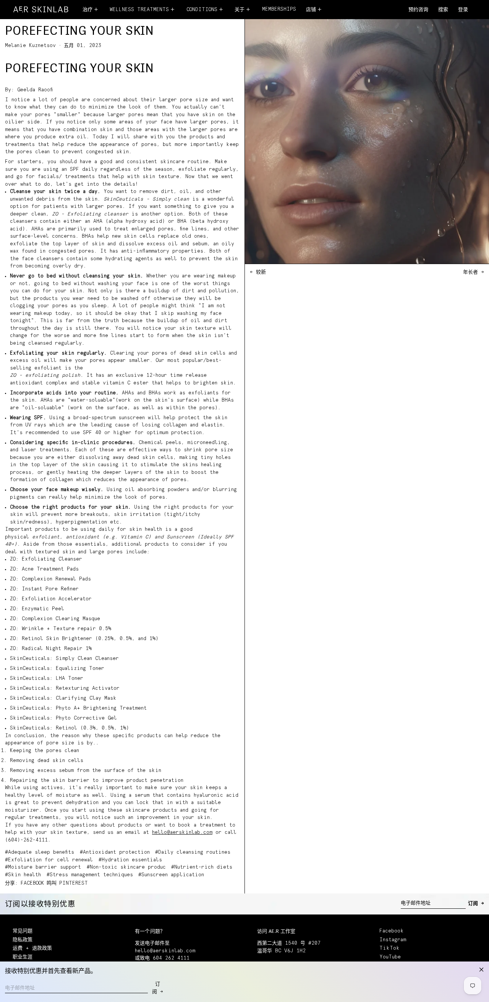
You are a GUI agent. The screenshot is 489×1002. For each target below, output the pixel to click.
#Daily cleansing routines (192, 852)
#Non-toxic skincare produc (126, 867)
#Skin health (23, 874)
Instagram (392, 939)
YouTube (390, 957)
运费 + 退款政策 (32, 948)
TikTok (389, 948)
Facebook (391, 931)
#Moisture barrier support (43, 867)
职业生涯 (22, 957)
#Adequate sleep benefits (39, 852)
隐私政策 (22, 939)
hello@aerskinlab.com (182, 832)
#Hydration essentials (130, 860)
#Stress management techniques (90, 874)
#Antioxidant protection (115, 852)
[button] (443, 10)
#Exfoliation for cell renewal (49, 860)
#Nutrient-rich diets (201, 867)
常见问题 (22, 931)
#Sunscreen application (171, 874)
